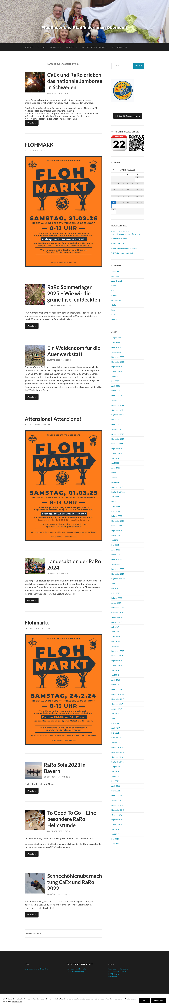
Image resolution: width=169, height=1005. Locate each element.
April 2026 (115, 342)
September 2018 (118, 660)
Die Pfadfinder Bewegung (93, 47)
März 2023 (115, 472)
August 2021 (116, 535)
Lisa (43, 151)
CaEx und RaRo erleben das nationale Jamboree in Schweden (74, 81)
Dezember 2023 (117, 434)
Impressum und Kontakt (76, 969)
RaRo (113, 315)
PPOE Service (113, 974)
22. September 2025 (56, 305)
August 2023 (116, 453)
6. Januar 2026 (31, 151)
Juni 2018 (115, 675)
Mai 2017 (115, 723)
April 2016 (115, 786)
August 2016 (116, 767)
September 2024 (118, 415)
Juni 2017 (115, 718)
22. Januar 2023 (54, 831)
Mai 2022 (115, 501)
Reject (144, 1000)
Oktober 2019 (117, 612)
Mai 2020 (115, 588)
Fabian (68, 831)
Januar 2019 (116, 646)
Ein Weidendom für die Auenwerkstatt (73, 351)
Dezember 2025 (117, 357)
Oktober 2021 (117, 526)
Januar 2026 (116, 352)
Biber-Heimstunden (119, 239)
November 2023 (117, 439)
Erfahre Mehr (17, 1002)
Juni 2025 (115, 376)
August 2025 (116, 371)
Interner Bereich (119, 47)
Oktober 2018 (117, 656)
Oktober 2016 (117, 757)
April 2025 (115, 386)
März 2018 (115, 685)
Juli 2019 (115, 627)
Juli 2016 (115, 771)
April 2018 (115, 680)
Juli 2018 (115, 670)
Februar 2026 (116, 347)
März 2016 (115, 791)
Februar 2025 (116, 395)
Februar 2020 (116, 598)
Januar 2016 (116, 800)
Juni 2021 (115, 540)
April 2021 (115, 550)
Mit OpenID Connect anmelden (127, 116)
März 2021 (115, 554)
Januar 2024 (116, 429)
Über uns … (54, 47)
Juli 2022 (115, 497)
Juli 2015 (115, 829)
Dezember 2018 (117, 651)
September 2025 (118, 366)
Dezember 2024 (117, 405)
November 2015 (117, 810)
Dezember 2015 (117, 805)
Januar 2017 (116, 742)
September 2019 (118, 617)
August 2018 (116, 665)
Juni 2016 (115, 776)
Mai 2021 (115, 545)
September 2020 (118, 579)
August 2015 (116, 824)
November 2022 (117, 482)
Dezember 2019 (117, 607)
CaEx (113, 290)
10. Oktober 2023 (52, 777)
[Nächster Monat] (142, 170)
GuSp (113, 305)
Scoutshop (112, 976)
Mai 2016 (115, 781)
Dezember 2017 (117, 694)
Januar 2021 (116, 564)
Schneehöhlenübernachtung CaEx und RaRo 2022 (74, 882)
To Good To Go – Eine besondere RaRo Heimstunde (71, 819)
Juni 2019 (115, 631)
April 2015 (115, 844)
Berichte (29, 47)
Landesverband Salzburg (118, 969)
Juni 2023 (115, 463)
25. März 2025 (53, 360)
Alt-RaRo (115, 276)
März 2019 (115, 641)
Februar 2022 (116, 516)
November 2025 (117, 362)
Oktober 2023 (117, 444)
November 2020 (117, 574)
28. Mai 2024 (52, 573)
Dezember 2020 (117, 569)
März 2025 (115, 391)
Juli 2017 (115, 713)
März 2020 (115, 593)
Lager (113, 310)
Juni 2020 (115, 583)
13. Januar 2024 (32, 628)
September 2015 (118, 819)
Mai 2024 (115, 419)
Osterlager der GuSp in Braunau (124, 248)
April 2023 (115, 468)
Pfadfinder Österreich (117, 971)
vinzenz (67, 360)
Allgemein (115, 271)
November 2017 (117, 699)
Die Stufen (70, 47)
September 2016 (118, 762)
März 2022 (115, 511)
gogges (46, 425)
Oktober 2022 (117, 487)
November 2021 (117, 521)
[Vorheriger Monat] (113, 170)
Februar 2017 (116, 738)
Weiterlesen (31, 123)
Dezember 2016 (117, 747)
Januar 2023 (116, 477)
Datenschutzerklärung (75, 971)
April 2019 (115, 636)
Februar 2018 (116, 689)
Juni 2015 (115, 834)
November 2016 (117, 752)
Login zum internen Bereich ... (36, 969)
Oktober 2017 (117, 704)
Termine (41, 47)
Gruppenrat (116, 300)
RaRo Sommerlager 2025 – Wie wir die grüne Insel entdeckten (73, 293)
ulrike (68, 93)
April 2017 (115, 728)
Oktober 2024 (117, 410)
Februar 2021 (116, 559)
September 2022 (118, 492)
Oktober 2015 (117, 815)
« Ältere (33, 934)
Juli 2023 (115, 458)
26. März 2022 (53, 894)
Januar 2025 (116, 400)
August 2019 (116, 622)
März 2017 (115, 733)
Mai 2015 (115, 839)
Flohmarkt (37, 622)
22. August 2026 (54, 93)
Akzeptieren (158, 1000)
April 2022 (115, 506)
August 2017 (116, 709)
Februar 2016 (116, 795)
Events (114, 295)
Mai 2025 (115, 381)
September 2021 (118, 530)
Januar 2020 (116, 603)
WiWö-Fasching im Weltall (122, 253)
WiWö (114, 319)
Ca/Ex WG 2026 (117, 243)
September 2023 (118, 448)
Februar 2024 (116, 424)
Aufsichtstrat (116, 281)
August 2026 (116, 338)
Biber (113, 286)
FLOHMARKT (41, 145)
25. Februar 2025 (32, 425)
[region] (84, 999)
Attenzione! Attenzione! (53, 419)
